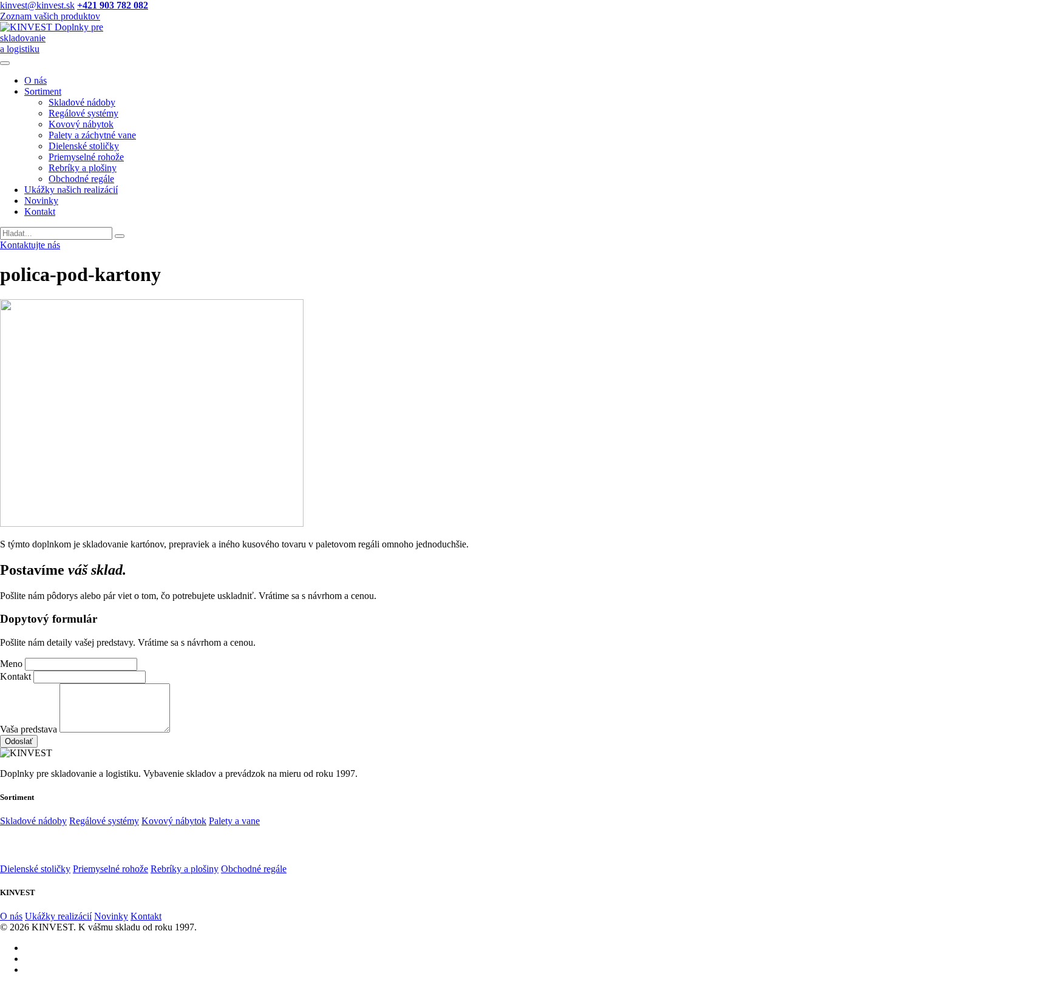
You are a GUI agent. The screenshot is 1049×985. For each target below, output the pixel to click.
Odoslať (19, 741)
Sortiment (42, 91)
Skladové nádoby (82, 102)
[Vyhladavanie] (119, 236)
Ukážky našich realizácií (71, 189)
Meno (11, 663)
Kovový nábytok (81, 124)
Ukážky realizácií (58, 916)
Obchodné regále (81, 179)
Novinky (41, 200)
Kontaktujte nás (30, 245)
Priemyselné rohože (86, 157)
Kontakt (39, 211)
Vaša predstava (28, 729)
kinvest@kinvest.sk (37, 5)
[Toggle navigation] (5, 63)
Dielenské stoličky (84, 146)
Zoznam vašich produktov (50, 16)
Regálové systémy (83, 113)
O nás (35, 80)
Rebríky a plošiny (83, 168)
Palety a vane (234, 821)
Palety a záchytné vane (92, 135)
